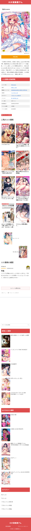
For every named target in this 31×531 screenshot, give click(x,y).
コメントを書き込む (15, 288)
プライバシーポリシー (23, 526)
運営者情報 (8, 526)
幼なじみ (16, 98)
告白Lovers (13, 84)
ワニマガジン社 (14, 92)
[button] (28, 325)
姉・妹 (12, 98)
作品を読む (15, 56)
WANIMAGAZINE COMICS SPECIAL (19, 90)
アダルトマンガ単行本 (16, 95)
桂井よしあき (14, 87)
